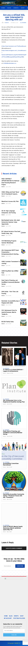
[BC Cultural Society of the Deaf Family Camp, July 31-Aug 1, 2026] (23, 233)
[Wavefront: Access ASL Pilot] (23, 202)
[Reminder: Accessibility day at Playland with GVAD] (23, 302)
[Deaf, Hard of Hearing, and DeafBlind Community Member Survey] (23, 281)
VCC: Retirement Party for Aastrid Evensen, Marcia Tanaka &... (9, 312)
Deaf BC (7, 22)
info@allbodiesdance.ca (9, 63)
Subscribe (20, 566)
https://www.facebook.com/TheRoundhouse (14, 46)
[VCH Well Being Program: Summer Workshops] (23, 242)
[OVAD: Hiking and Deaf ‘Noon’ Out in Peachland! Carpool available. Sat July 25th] (23, 193)
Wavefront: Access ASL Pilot (10, 201)
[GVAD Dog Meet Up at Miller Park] (23, 272)
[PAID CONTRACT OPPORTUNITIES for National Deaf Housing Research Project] (23, 180)
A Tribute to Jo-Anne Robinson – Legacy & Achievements (13, 370)
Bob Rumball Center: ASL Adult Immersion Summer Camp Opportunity (11, 222)
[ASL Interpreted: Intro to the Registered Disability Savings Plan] (14, 387)
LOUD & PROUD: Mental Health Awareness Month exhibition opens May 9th (13, 528)
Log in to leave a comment (14, 548)
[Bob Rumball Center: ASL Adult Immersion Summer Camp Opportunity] (23, 221)
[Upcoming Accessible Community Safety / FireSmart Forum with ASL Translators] (14, 481)
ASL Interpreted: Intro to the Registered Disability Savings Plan (14, 401)
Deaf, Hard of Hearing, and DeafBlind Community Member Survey (11, 282)
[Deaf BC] (3, 22)
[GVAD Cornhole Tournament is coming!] (23, 263)
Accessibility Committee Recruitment (11, 464)
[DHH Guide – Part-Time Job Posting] (23, 293)
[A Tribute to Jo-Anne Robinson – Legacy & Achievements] (14, 356)
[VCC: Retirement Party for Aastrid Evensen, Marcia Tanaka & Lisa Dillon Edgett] (23, 311)
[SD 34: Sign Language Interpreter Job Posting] (23, 212)
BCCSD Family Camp (8, 321)
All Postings (23, 22)
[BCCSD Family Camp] (23, 323)
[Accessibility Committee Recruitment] (14, 450)
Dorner (3, 186)
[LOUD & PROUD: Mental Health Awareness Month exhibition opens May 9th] (14, 513)
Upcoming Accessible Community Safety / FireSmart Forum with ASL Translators (13, 495)
